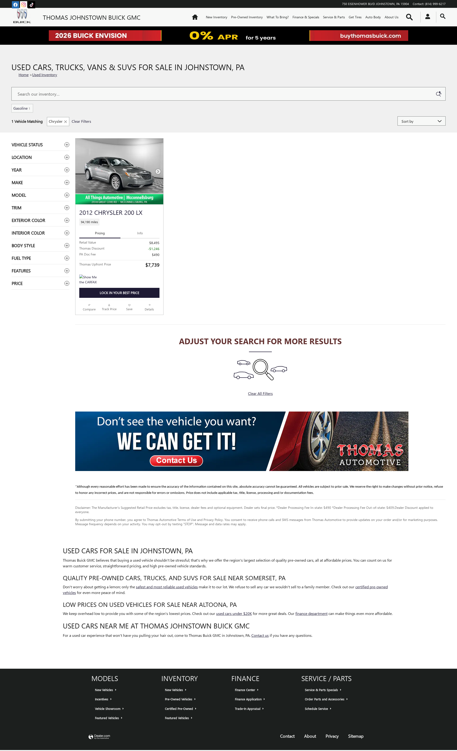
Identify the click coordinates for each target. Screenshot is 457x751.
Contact (287, 736)
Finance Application (249, 699)
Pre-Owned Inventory (247, 17)
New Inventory (216, 17)
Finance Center (245, 690)
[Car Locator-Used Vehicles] (241, 441)
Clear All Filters (260, 393)
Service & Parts (334, 17)
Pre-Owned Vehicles (179, 699)
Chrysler (56, 121)
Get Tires (355, 17)
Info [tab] (140, 233)
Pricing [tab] (100, 233)
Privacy (332, 736)
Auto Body (373, 17)
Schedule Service (317, 709)
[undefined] (260, 441)
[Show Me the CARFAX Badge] (88, 280)
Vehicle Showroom (108, 709)
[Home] (23, 17)
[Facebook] (15, 4)
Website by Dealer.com (99, 737)
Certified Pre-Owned (179, 709)
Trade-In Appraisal (248, 709)
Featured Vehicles (107, 718)
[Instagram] (23, 4)
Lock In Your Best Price (119, 292)
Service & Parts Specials (322, 690)
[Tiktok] (31, 4)
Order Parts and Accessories (325, 699)
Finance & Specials (306, 17)
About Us (391, 17)
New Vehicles (104, 690)
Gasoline (21, 108)
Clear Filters (81, 121)
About (310, 736)
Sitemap (356, 736)
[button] (119, 222)
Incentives (102, 699)
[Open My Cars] (426, 17)
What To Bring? (278, 17)
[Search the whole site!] (443, 16)
